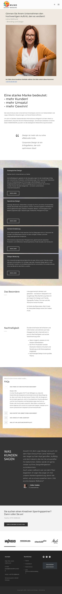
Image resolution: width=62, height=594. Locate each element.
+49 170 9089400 (14, 574)
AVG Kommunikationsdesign (31, 571)
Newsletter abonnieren (50, 566)
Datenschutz (29, 567)
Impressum (28, 563)
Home (27, 560)
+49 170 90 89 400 (11, 81)
